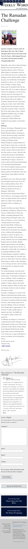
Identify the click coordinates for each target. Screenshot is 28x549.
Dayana (8, 378)
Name (3, 448)
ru (14, 1)
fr (4, 1)
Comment (4, 426)
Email (3, 455)
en (1, 1)
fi (10, 1)
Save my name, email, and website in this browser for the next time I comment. (12, 471)
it (7, 1)
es (20, 1)
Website (3, 462)
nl (1, 4)
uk (17, 1)
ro (23, 1)
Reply (4, 413)
